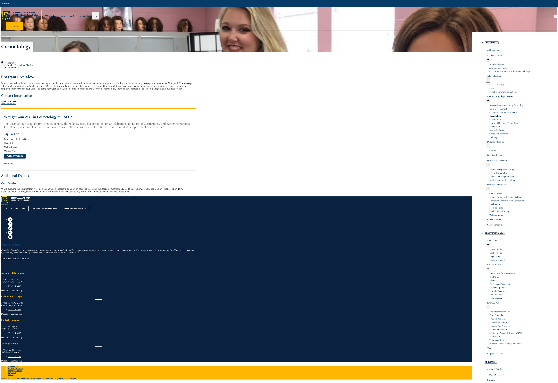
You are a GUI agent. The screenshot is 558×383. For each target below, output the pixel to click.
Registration (494, 256)
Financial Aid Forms (498, 322)
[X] (10, 224)
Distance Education (495, 142)
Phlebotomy (494, 204)
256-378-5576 (14, 309)
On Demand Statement (499, 284)
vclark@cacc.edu (8, 104)
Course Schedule (494, 225)
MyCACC (50, 15)
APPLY (35, 15)
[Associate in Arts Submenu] (488, 60)
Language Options (15, 371)
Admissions (492, 240)
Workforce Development (498, 185)
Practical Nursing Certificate (501, 176)
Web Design (54, 378)
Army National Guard (497, 375)
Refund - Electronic (498, 291)
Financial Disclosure (15, 369)
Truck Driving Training (499, 211)
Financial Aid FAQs (497, 319)
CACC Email (494, 277)
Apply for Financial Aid (499, 311)
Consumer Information (75, 208)
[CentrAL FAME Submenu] (488, 189)
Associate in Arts (496, 64)
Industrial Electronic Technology (503, 123)
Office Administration (498, 134)
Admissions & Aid (494, 233)
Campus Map (17, 290)
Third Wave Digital (69, 378)
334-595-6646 (14, 333)
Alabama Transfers (495, 369)
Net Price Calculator (498, 329)
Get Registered (495, 253)
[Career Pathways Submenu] (488, 80)
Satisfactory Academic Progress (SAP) (505, 333)
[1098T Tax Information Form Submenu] (488, 269)
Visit (72, 16)
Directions (5, 290)
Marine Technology (497, 130)
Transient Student (497, 260)
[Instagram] (10, 228)
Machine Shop (495, 126)
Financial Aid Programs (499, 326)
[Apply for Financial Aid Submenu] (488, 307)
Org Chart (12, 373)
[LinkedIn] (10, 232)
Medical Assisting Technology (502, 180)
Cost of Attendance (497, 315)
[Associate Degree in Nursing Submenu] (488, 165)
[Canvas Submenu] (488, 146)
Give (63, 16)
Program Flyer (16, 156)
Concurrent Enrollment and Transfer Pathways (509, 71)
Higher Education (42, 378)
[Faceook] (10, 219)
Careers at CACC (18, 208)
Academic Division (495, 55)
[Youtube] (10, 237)
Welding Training (497, 215)
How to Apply (495, 249)
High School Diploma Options (503, 92)
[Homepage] (3, 62)
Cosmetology (495, 116)
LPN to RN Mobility (498, 173)
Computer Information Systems (503, 112)
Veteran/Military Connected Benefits (505, 343)
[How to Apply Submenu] (488, 245)
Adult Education (494, 76)
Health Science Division (498, 160)
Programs (491, 43)
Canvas (492, 151)
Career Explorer (494, 219)
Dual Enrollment (494, 155)
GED (491, 88)
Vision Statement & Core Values (15, 258)
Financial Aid (493, 303)
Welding (493, 137)
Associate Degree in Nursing (501, 169)
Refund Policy (495, 294)
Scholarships (494, 336)
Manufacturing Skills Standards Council (506, 197)
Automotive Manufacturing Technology (506, 105)
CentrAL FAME (17, 15)
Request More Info (495, 353)
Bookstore (491, 380)
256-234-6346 (14, 286)
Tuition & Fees (495, 298)
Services (490, 362)
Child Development (498, 109)
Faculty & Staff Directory (45, 208)
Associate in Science (498, 68)
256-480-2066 (14, 357)
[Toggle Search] (95, 16)
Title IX (11, 375)
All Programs (493, 50)
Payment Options (497, 287)
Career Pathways (496, 85)
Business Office (494, 264)
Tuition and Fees (496, 340)
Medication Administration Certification (506, 200)
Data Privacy (13, 367)
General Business (497, 119)
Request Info (85, 16)
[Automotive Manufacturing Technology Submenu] (488, 101)
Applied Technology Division (500, 96)
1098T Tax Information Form (502, 273)
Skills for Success (496, 208)
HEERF (492, 280)
